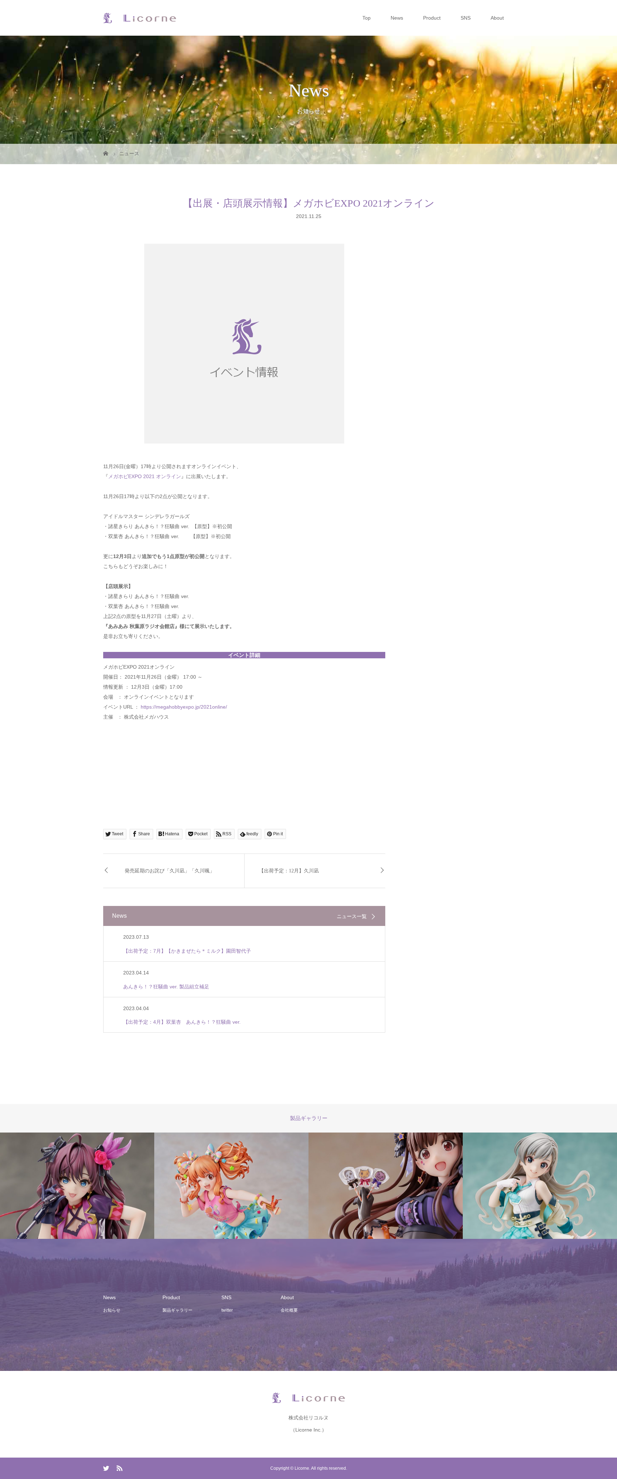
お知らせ (111, 1310)
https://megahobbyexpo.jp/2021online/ (184, 707)
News (397, 18)
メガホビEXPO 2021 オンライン (144, 476)
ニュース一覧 (352, 916)
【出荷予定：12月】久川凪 (289, 870)
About (497, 18)
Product (432, 18)
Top (366, 18)
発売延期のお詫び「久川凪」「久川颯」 (170, 870)
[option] (163, 1186)
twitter (227, 1310)
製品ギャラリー (177, 1310)
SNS (466, 18)
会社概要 (289, 1310)
